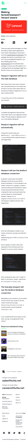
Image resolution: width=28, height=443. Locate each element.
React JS (18, 402)
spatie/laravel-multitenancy (15, 55)
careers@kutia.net (13, 388)
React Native (5, 413)
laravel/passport (6, 64)
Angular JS (5, 418)
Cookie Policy (5, 439)
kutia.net (23, 439)
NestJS (18, 394)
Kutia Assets (19, 426)
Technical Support (7, 404)
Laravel (18, 397)
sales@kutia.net (11, 381)
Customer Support (7, 401)
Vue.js (3, 416)
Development (7, 394)
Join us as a (20, 413)
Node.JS (18, 400)
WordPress (5, 421)
